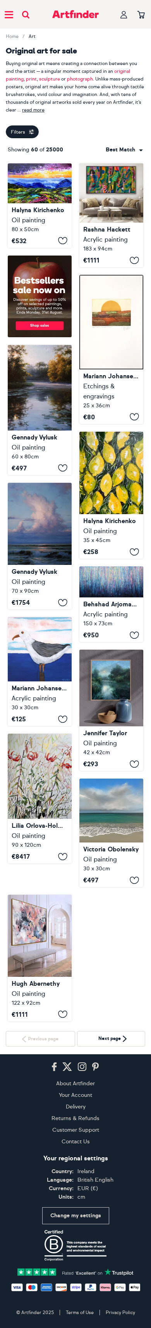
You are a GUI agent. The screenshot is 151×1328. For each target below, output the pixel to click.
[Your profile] (124, 14)
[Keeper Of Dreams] (111, 833)
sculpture (49, 79)
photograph (80, 79)
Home (12, 36)
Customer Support (75, 1226)
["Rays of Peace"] (40, 410)
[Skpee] (40, 958)
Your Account (75, 1192)
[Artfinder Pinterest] (95, 1164)
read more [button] (33, 110)
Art (32, 36)
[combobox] (124, 150)
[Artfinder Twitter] (67, 1164)
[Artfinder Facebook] (54, 1164)
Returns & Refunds (75, 1215)
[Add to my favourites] (63, 241)
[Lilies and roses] (40, 798)
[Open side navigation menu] (9, 14)
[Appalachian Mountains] (40, 205)
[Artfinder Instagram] (82, 1164)
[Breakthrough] (111, 215)
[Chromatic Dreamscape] (111, 604)
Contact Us (76, 1238)
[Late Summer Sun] (111, 349)
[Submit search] (26, 14)
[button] (124, 150)
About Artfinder (75, 1180)
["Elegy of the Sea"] (40, 546)
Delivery (76, 1203)
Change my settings (75, 1312)
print (31, 79)
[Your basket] (141, 15)
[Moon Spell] (111, 710)
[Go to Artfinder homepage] (75, 14)
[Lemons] (111, 495)
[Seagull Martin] (40, 671)
